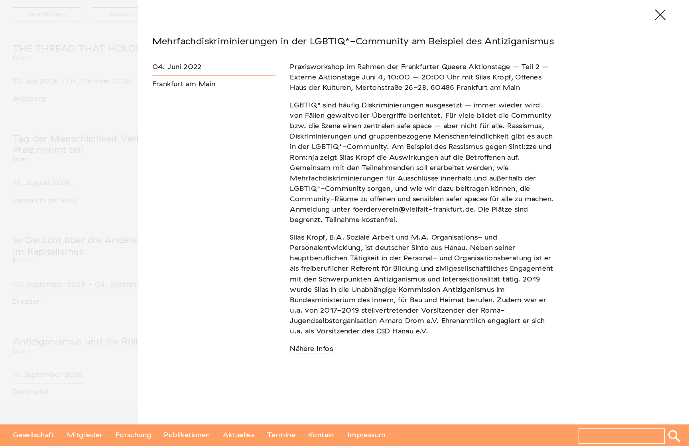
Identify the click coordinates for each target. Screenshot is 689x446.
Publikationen (187, 435)
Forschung (134, 435)
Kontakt (321, 435)
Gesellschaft (33, 435)
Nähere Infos (311, 349)
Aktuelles (239, 435)
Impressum (367, 435)
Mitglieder (85, 435)
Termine (281, 435)
